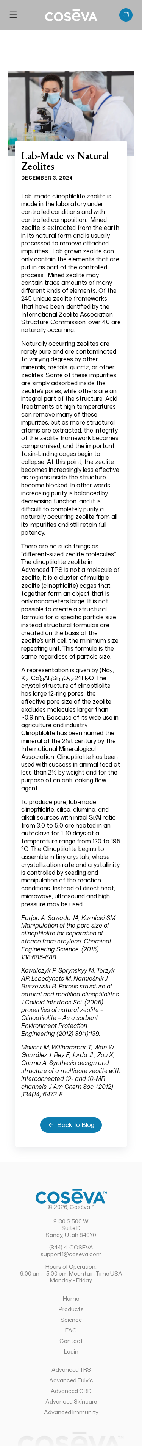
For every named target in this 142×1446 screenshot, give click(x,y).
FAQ (71, 1330)
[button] (13, 14)
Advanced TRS (71, 1369)
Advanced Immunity (71, 1412)
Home (71, 1298)
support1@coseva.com (71, 1254)
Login (71, 1351)
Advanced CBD (71, 1390)
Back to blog (75, 1125)
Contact (71, 1340)
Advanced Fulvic (71, 1380)
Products (71, 1309)
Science (71, 1319)
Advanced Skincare (71, 1401)
